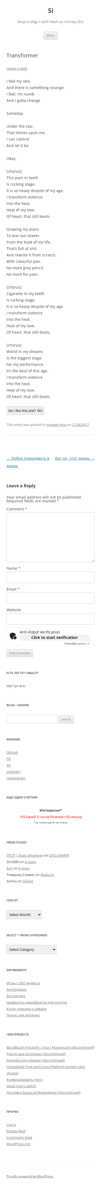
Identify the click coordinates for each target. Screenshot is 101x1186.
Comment (16, 508)
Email (13, 589)
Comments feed (19, 1137)
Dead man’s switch (21, 1086)
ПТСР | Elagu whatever (24, 855)
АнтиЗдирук (16, 989)
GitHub (12, 752)
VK (8, 765)
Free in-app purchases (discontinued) (36, 1053)
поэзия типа (56, 424)
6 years (30, 861)
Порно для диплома (23, 1015)
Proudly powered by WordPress (29, 1176)
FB (8, 758)
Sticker (28, 881)
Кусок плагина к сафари (26, 1008)
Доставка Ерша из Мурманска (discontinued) (43, 1092)
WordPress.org (18, 1143)
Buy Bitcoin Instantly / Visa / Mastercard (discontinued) (50, 1047)
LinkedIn (13, 771)
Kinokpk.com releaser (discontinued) (35, 1060)
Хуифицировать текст (24, 1079)
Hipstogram (16, 778)
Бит (9, 868)
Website (13, 609)
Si (50, 10)
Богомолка (15, 995)
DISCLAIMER (59, 855)
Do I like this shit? (25, 410)
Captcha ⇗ (77, 643)
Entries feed (15, 1131)
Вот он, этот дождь (75, 458)
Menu (51, 35)
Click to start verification (54, 637)
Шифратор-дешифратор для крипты (36, 1002)
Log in (11, 1124)
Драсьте (47, 874)
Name (13, 568)
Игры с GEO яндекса (23, 983)
